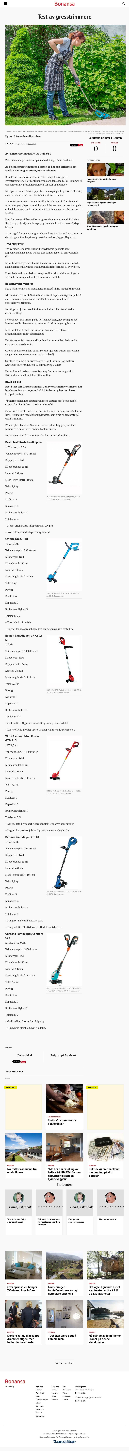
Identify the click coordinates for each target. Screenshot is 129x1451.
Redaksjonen (80, 1386)
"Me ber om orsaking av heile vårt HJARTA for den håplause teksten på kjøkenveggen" (64, 1174)
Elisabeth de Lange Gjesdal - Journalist (88, 1398)
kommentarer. (13, 1071)
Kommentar (40, 1406)
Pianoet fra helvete (107, 1219)
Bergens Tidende (79, 1434)
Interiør (51, 1332)
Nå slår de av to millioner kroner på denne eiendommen (105, 1339)
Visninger (114, 143)
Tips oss (65, 1393)
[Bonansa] (64, 1381)
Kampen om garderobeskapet (76, 1220)
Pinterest (55, 1400)
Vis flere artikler (64, 1363)
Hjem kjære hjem (54, 1117)
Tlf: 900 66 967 (80, 1393)
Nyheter (39, 1386)
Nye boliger (96, 143)
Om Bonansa (67, 1390)
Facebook (55, 1390)
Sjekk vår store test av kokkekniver (62, 1122)
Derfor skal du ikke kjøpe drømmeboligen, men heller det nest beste (23, 1339)
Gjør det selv (40, 1393)
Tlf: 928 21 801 (80, 1401)
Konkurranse (40, 1409)
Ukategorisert (40, 1416)
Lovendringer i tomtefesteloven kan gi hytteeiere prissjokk (62, 1290)
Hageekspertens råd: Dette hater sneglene (102, 180)
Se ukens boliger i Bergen (105, 138)
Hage (38, 1396)
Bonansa (64, 4)
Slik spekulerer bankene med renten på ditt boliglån (104, 1172)
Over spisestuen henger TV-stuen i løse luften (22, 1288)
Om (64, 1386)
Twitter (54, 1396)
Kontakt (65, 1400)
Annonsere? (67, 1396)
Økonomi (92, 1166)
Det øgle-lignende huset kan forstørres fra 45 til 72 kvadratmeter (104, 1290)
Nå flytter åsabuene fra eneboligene (22, 1170)
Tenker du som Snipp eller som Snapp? (16, 1220)
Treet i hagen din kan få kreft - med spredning (102, 227)
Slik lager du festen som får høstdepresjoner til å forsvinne (49, 1222)
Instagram (55, 1393)
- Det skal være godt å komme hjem (62, 1337)
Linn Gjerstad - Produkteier (84, 1390)
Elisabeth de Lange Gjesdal (15, 144)
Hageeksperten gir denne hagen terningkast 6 (101, 204)
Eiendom (10, 1166)
